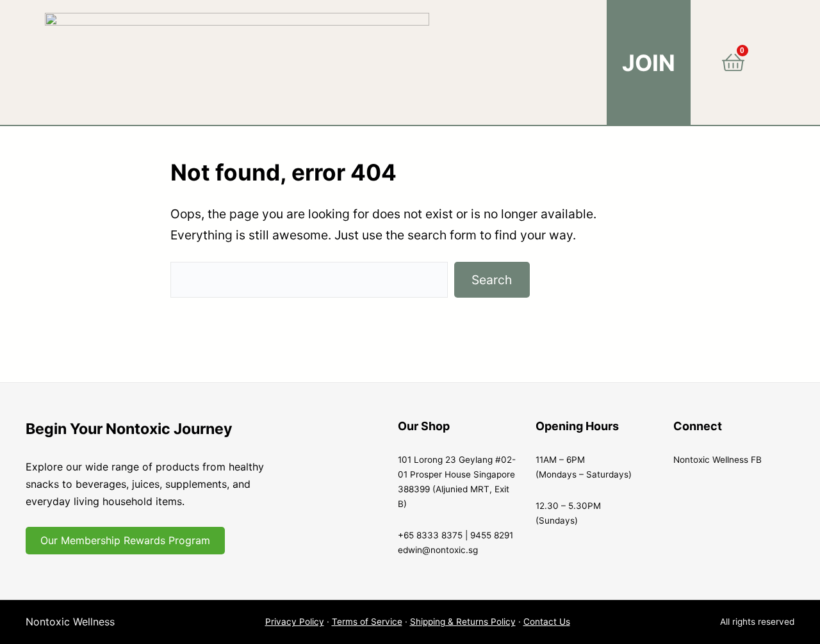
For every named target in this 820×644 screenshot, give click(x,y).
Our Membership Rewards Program (125, 540)
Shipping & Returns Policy (463, 621)
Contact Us (546, 621)
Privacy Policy (294, 621)
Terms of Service (367, 621)
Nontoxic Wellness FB (717, 460)
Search (492, 279)
